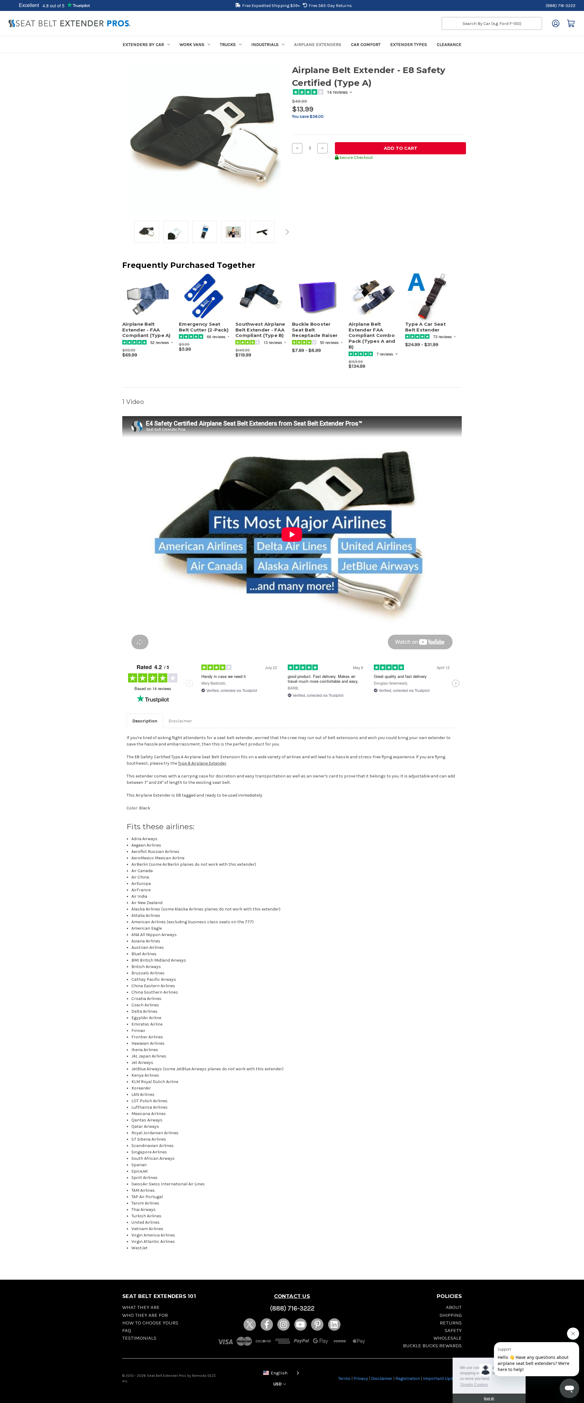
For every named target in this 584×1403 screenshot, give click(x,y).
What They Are (141, 1307)
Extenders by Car (143, 44)
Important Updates (442, 1378)
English (279, 1373)
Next (286, 232)
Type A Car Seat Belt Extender (425, 327)
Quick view (144, 291)
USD (278, 1384)
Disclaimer (180, 721)
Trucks (228, 44)
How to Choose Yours (150, 1323)
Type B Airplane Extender (202, 763)
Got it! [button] (489, 1398)
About (454, 1307)
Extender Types (408, 44)
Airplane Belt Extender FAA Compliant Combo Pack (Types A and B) (372, 335)
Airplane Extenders (317, 44)
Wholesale (447, 1338)
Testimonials (139, 1338)
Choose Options (317, 301)
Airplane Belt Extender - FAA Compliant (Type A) (146, 329)
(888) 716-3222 (560, 5)
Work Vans (191, 44)
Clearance (449, 44)
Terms (344, 1378)
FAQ (126, 1330)
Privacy (360, 1378)
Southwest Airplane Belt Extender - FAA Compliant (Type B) (260, 329)
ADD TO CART (147, 301)
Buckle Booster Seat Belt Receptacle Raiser (315, 329)
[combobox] (279, 1372)
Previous (124, 232)
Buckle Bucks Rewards (432, 1346)
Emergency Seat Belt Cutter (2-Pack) (203, 327)
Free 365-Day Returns (330, 5)
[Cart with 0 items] (570, 23)
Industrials (265, 44)
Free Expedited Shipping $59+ (271, 5)
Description (144, 721)
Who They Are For (145, 1315)
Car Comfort (366, 44)
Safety (453, 1330)
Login (555, 23)
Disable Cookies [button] (474, 1385)
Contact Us (292, 1296)
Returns (451, 1323)
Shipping (451, 1315)
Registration (407, 1378)
